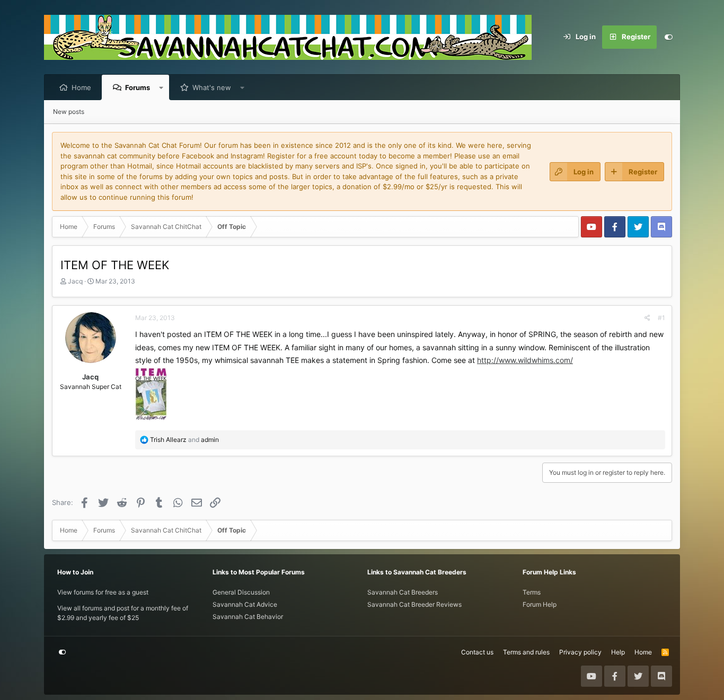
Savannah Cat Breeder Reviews (414, 604)
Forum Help (540, 604)
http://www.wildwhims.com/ (525, 360)
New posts (68, 112)
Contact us (477, 652)
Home (81, 87)
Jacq (75, 281)
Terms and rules (526, 652)
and (184, 440)
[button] (161, 87)
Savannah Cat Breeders (402, 592)
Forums (137, 87)
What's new (211, 87)
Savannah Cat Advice (245, 604)
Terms (532, 592)
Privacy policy (580, 652)
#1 (661, 318)
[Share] (647, 318)
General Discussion (241, 592)
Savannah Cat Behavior (248, 617)
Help (618, 652)
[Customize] (668, 37)
